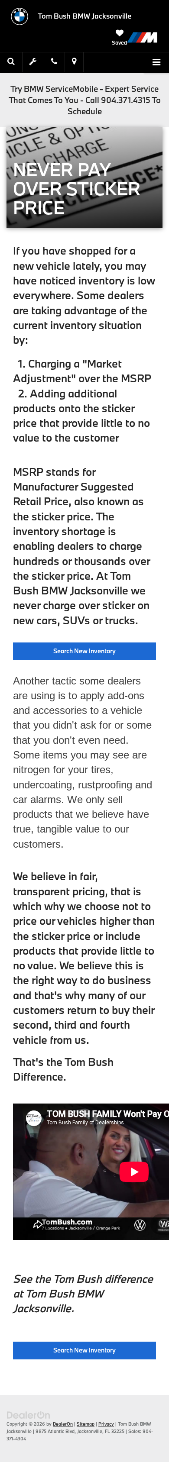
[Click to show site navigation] (156, 62)
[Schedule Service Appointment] (33, 62)
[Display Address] (74, 62)
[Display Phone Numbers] (54, 62)
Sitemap (85, 1424)
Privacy (106, 1424)
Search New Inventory (84, 651)
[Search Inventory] (11, 62)
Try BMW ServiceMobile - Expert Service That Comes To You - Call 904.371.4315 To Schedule (85, 100)
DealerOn (63, 1424)
